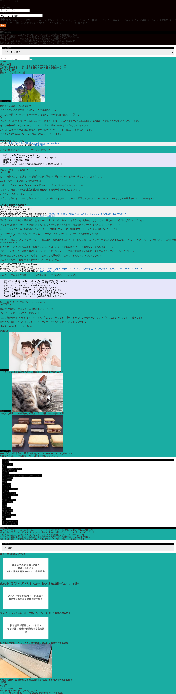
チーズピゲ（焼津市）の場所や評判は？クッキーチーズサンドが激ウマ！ (36, 453)
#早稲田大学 (99, 269)
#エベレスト (85, 214)
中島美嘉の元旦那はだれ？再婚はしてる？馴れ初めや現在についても (34, 39)
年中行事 (6, 508)
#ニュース (111, 269)
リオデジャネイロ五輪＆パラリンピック (22, 475)
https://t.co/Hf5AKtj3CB (20, 143)
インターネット (10, 521)
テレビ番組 (5, 451)
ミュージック (9, 493)
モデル (5, 473)
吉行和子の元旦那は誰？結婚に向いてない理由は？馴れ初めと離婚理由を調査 (38, 34)
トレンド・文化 (10, 489)
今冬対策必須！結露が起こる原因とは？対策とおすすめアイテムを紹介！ (36, 679)
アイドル (4, 370)
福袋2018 (7, 480)
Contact (4, 686)
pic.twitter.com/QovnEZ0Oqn (46, 143)
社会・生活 (5, 64)
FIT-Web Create (30, 693)
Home (3, 682)
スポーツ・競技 (10, 495)
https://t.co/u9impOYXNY (61, 214)
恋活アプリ (7, 464)
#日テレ (96, 214)
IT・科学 (6, 517)
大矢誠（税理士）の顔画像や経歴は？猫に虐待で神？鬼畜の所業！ (33, 413)
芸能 (4, 482)
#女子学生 (88, 269)
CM (4, 519)
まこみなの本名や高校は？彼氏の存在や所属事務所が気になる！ (32, 372)
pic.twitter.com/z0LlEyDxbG (130, 269)
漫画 (4, 506)
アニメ (5, 491)
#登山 (76, 214)
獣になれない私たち (12, 469)
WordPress (56, 693)
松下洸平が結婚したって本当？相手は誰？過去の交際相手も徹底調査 (34, 643)
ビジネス (6, 513)
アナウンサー (9, 515)
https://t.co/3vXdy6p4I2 (51, 269)
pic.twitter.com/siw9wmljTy (113, 214)
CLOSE (4, 5)
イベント (6, 484)
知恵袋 (5, 462)
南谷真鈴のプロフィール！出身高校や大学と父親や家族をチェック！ (34, 66)
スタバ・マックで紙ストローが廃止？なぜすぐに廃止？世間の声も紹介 (35, 613)
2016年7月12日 (40, 145)
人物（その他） (20, 72)
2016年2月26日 (47, 216)
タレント (6, 497)
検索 (3, 25)
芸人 (4, 504)
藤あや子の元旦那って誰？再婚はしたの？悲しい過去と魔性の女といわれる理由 (39, 37)
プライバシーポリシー (11, 688)
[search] (31, 59)
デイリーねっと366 (27, 690)
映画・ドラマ (9, 500)
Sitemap (4, 684)
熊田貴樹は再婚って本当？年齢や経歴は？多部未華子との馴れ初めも (34, 43)
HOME (3, 61)
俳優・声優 (7, 510)
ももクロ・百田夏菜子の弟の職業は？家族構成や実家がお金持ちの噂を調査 (37, 41)
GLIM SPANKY (9, 471)
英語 (4, 467)
